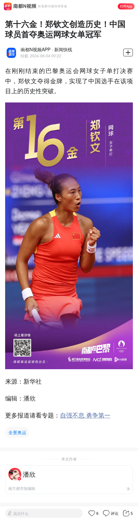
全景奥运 (17, 432)
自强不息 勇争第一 (85, 414)
